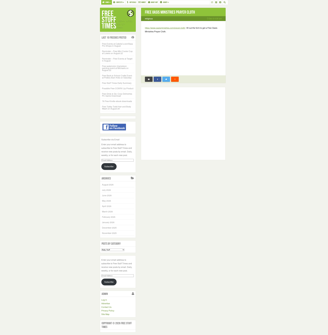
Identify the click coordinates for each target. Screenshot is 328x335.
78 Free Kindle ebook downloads (117, 101)
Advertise (105, 303)
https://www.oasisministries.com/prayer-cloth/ (165, 27)
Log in (104, 299)
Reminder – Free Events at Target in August (117, 59)
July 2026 (106, 190)
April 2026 (106, 206)
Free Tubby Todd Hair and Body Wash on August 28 (116, 107)
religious (149, 18)
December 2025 (109, 227)
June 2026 (107, 195)
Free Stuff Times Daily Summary (116, 83)
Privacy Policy (107, 310)
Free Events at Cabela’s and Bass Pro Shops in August (117, 44)
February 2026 (108, 216)
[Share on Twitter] (166, 79)
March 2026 (107, 211)
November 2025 (109, 233)
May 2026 (106, 200)
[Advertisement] (183, 52)
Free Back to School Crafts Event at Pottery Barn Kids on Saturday (117, 76)
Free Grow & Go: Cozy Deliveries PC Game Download (117, 94)
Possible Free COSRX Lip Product (117, 88)
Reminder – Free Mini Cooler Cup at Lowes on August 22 (117, 52)
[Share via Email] (149, 79)
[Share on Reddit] (175, 79)
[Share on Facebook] (157, 79)
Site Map (105, 314)
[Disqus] (183, 123)
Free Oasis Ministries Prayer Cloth (170, 12)
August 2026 (108, 184)
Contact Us (106, 307)
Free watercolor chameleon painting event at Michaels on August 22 (115, 68)
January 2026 (108, 222)
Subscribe (109, 166)
